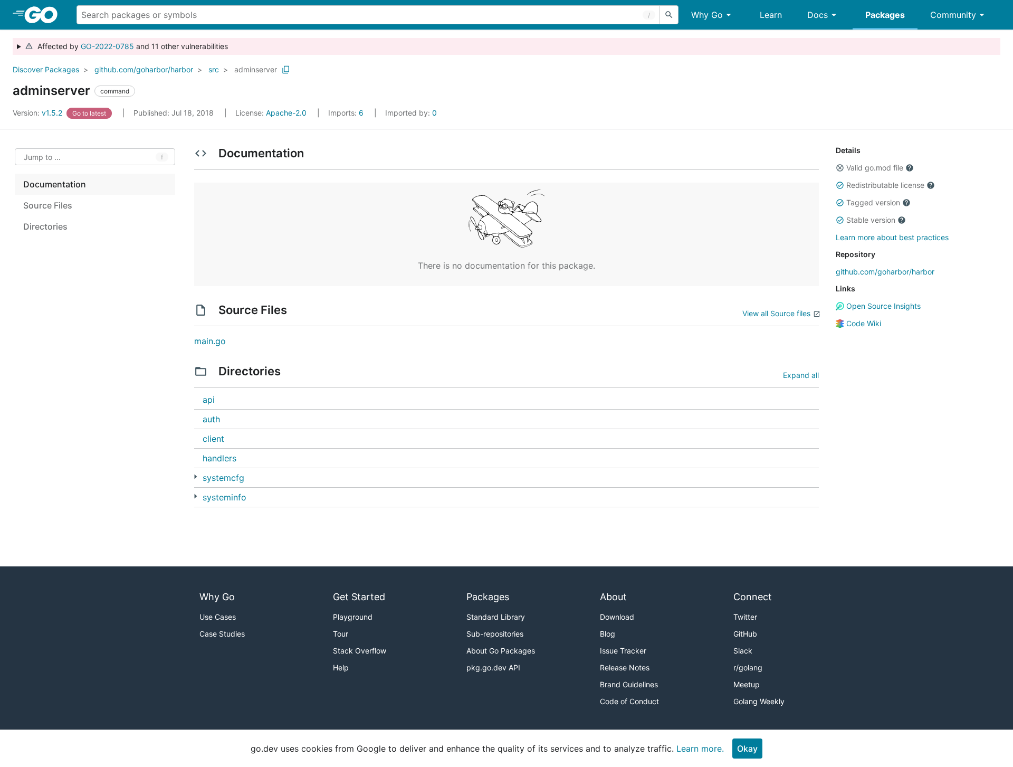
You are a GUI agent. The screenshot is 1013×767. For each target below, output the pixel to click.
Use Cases (217, 616)
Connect (752, 596)
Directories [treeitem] (45, 226)
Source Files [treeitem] (47, 205)
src (213, 69)
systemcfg (223, 477)
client (213, 438)
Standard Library (495, 616)
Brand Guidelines (629, 684)
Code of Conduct (629, 701)
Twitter (745, 616)
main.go (210, 341)
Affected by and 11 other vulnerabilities (130, 46)
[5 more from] (195, 477)
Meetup (746, 684)
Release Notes (624, 667)
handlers (219, 458)
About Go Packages (500, 650)
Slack (742, 650)
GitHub (745, 633)
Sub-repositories (494, 633)
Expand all (801, 375)
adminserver (255, 69)
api (209, 399)
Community (953, 15)
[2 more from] (195, 496)
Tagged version (873, 202)
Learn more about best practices (892, 237)
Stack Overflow (359, 650)
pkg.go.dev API (493, 667)
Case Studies (222, 633)
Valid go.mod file (874, 167)
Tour (340, 633)
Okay (747, 748)
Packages (885, 15)
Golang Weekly (759, 701)
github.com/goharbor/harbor (143, 69)
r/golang (747, 667)
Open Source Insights (882, 305)
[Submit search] (669, 14)
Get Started (359, 596)
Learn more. (700, 748)
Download (617, 616)
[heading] (45, 14)
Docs (817, 15)
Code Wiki (862, 323)
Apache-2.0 (286, 112)
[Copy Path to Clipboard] (286, 69)
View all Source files (776, 313)
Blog (607, 633)
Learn (771, 15)
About (613, 596)
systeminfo (224, 497)
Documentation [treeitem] (54, 184)
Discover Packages (46, 69)
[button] (840, 168)
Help (341, 667)
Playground (352, 616)
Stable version (870, 219)
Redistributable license (885, 185)
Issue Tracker (623, 650)
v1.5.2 (38, 112)
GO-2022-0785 (107, 46)
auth (211, 419)
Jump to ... (42, 157)
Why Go (707, 15)
